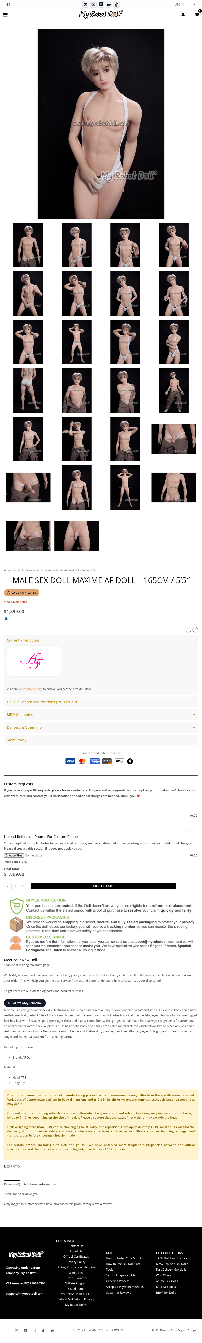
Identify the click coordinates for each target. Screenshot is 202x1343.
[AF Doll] (34, 661)
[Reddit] (109, 4)
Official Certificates (76, 1256)
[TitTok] (43, 1330)
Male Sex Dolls (34, 570)
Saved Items (76, 1289)
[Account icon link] (183, 14)
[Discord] (101, 4)
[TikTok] (116, 4)
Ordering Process (117, 1281)
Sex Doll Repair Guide (120, 1275)
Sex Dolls (18, 570)
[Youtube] (93, 4)
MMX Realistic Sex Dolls (172, 1264)
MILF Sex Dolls (166, 1287)
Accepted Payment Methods (125, 1287)
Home (7, 570)
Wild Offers (163, 1275)
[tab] (101, 665)
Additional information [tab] (40, 1184)
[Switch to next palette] (8, 4)
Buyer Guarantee (76, 1278)
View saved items (15, 602)
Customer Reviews (118, 1292)
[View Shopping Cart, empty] (196, 14)
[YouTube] (25, 1330)
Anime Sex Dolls (167, 1281)
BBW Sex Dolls (166, 1292)
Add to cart (103, 886)
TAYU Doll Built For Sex (171, 1258)
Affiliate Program (76, 1283)
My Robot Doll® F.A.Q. (76, 1294)
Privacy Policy (76, 1262)
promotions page (30, 689)
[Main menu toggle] (5, 14)
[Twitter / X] (85, 4)
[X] (16, 1330)
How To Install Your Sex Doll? (125, 1258)
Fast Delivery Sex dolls (171, 1269)
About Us (76, 1251)
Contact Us (76, 1246)
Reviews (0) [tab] (12, 1184)
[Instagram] (34, 1330)
